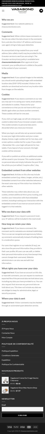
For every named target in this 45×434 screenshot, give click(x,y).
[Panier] (41, 11)
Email (4, 405)
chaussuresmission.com (11, 62)
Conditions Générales (10, 355)
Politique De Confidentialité (13, 364)
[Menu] (3, 11)
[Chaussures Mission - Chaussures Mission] (22, 10)
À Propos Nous (8, 328)
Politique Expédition (10, 351)
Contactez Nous (8, 333)
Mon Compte (7, 337)
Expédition (6, 360)
